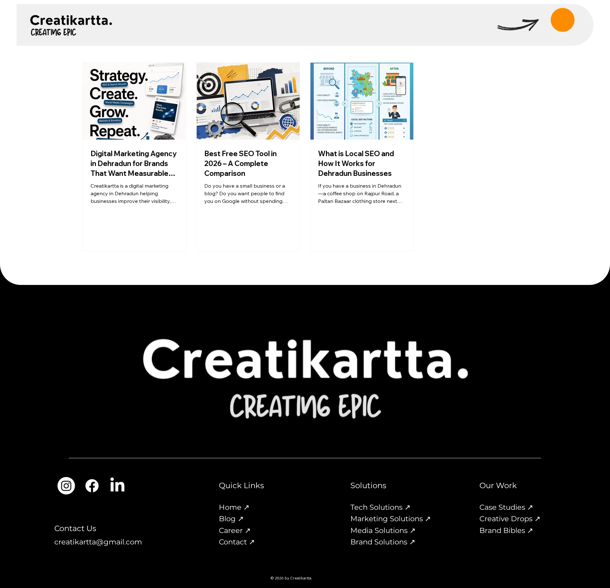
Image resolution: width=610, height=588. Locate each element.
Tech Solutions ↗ (380, 507)
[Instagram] (66, 486)
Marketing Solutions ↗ (390, 518)
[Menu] (556, 19)
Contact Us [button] (75, 528)
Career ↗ (235, 530)
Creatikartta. (301, 578)
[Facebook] (92, 486)
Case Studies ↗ (506, 507)
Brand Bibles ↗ (506, 530)
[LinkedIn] (117, 486)
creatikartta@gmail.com (98, 541)
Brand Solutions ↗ (382, 541)
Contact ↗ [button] (237, 541)
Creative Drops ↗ (509, 518)
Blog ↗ (231, 518)
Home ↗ (234, 507)
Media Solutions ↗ (383, 530)
